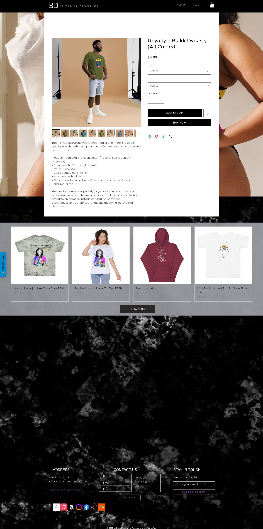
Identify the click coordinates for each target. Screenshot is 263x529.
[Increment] (161, 100)
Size (151, 79)
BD (53, 5)
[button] (212, 4)
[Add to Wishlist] (207, 113)
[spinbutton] (156, 100)
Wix (154, 528)
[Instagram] (78, 507)
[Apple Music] (63, 507)
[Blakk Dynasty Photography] (56, 507)
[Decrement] (150, 100)
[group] (131, 264)
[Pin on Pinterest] (157, 136)
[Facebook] (86, 507)
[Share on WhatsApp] (163, 136)
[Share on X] (170, 136)
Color (152, 64)
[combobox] (179, 71)
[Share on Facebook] (150, 136)
